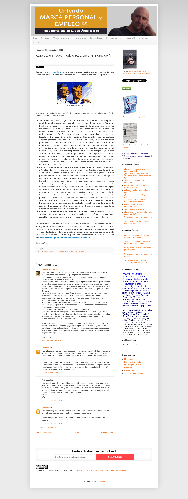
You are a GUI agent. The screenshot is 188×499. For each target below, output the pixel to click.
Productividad (135, 293)
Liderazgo (126, 324)
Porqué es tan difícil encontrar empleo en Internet (135, 205)
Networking (140, 299)
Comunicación (142, 308)
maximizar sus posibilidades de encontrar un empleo (65, 237)
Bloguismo (128, 368)
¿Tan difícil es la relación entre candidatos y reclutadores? (135, 201)
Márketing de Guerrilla (132, 365)
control (140, 320)
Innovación (131, 332)
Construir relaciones (141, 288)
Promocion (147, 332)
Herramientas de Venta (130, 326)
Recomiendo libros (114, 38)
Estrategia (61, 251)
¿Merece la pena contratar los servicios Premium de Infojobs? (136, 261)
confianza (136, 318)
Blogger (102, 481)
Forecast (149, 324)
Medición (138, 312)
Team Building (128, 316)
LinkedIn (145, 281)
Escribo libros (96, 38)
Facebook (132, 320)
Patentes (139, 332)
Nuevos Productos (137, 324)
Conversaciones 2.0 (62, 38)
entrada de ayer (56, 72)
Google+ (138, 330)
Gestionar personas (132, 290)
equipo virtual (145, 306)
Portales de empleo (77, 251)
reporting (145, 334)
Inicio (77, 433)
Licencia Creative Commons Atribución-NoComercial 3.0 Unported (101, 471)
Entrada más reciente (44, 433)
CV (137, 281)
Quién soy (143, 38)
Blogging (127, 279)
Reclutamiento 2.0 (131, 314)
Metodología (128, 299)
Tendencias (128, 281)
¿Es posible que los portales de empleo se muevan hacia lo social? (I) (137, 176)
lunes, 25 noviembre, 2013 (52, 423)
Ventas (138, 316)
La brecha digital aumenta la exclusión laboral (135, 186)
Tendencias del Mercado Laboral (136, 373)
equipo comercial (130, 306)
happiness (137, 334)
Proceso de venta (146, 326)
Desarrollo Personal (140, 295)
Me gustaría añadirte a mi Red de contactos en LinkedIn (136, 236)
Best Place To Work (138, 322)
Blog (35, 38)
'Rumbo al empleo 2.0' (137, 117)
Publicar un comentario (47, 428)
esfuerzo (126, 301)
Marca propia (129, 359)
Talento (136, 297)
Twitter (138, 328)
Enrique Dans (129, 370)
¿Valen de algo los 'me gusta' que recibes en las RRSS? (136, 223)
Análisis (46, 251)
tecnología (145, 314)
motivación (137, 301)
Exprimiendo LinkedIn (132, 362)
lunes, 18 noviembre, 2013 (52, 400)
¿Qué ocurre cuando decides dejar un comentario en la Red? (137, 242)
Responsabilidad (128, 328)
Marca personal (132, 273)
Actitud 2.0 (143, 276)
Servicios (45, 38)
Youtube (130, 334)
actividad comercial (139, 303)
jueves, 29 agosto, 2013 (51, 373)
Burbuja (144, 328)
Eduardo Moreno (48, 269)
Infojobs (67, 251)
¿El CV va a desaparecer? (134, 209)
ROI (124, 334)
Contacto (37, 42)
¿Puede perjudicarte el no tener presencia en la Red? (136, 170)
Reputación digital (132, 284)
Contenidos (128, 286)
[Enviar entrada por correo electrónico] (41, 249)
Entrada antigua (107, 433)
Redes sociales (141, 279)
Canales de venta (128, 330)
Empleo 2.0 (53, 251)
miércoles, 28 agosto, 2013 (52, 340)
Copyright (130, 38)
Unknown (45, 348)
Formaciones (80, 38)
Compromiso (128, 308)
